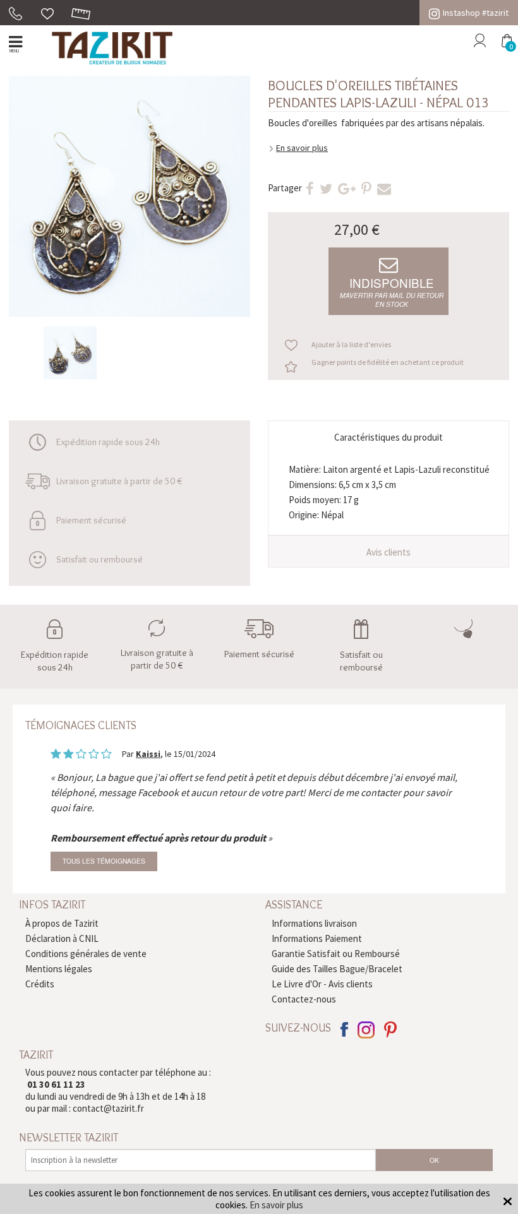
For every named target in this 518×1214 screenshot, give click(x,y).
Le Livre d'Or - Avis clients (322, 984)
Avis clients (388, 552)
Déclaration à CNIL (62, 938)
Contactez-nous (304, 999)
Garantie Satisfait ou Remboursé (336, 954)
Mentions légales (58, 969)
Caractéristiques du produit (388, 437)
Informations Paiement (317, 938)
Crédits (39, 984)
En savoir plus (302, 147)
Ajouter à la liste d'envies (351, 344)
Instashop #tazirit (476, 12)
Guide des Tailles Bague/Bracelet (337, 969)
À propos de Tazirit (62, 923)
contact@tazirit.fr (108, 1108)
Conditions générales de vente (86, 954)
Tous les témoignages (104, 861)
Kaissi (148, 753)
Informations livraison (314, 923)
